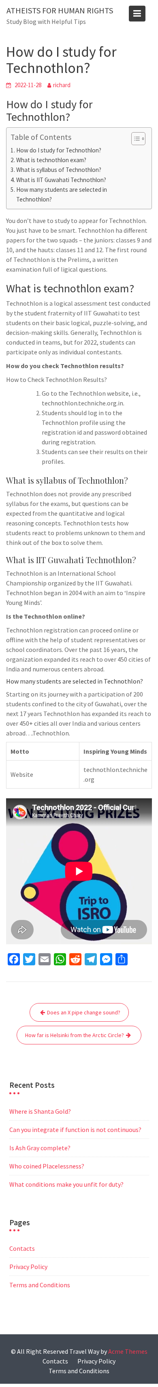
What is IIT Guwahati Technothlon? (61, 180)
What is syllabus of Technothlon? (58, 170)
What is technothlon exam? (51, 160)
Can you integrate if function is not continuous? (75, 1129)
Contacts (22, 1248)
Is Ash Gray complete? (39, 1148)
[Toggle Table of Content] (134, 139)
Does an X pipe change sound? (83, 1012)
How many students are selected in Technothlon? (61, 194)
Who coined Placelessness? (46, 1166)
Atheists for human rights (59, 10)
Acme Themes (127, 1351)
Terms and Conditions (39, 1285)
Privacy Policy (28, 1267)
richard (61, 85)
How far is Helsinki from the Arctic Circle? (74, 1035)
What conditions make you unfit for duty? (66, 1184)
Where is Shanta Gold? (40, 1111)
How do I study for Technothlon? (58, 150)
